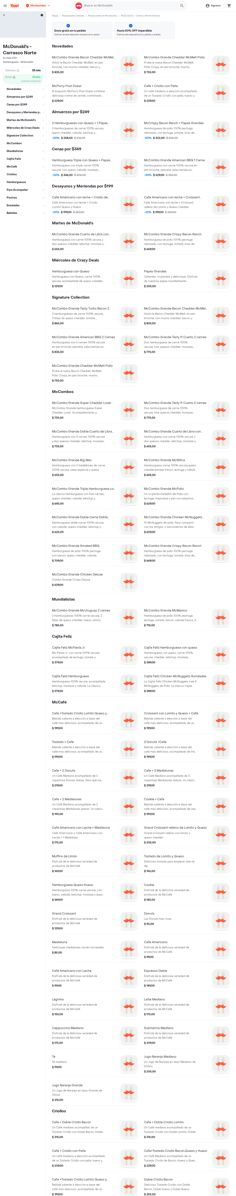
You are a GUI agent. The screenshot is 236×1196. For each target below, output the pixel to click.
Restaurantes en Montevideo (102, 15)
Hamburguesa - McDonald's (18, 62)
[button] (38, 5)
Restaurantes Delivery (73, 15)
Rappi (55, 15)
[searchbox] (130, 5)
